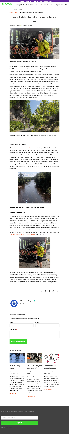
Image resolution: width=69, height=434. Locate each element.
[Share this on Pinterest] (49, 291)
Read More (13, 393)
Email (37, 322)
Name (12, 322)
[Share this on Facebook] (45, 291)
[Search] (62, 5)
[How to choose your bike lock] (51, 358)
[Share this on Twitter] (41, 291)
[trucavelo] (6, 4)
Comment (13, 329)
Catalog (17, 5)
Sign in (58, 5)
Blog (15, 9)
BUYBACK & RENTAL (29, 5)
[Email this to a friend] (57, 291)
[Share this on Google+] (53, 291)
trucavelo (9, 428)
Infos (20, 9)
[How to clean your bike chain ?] (34, 358)
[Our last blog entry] (17, 358)
